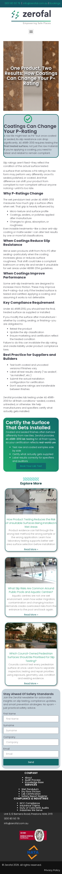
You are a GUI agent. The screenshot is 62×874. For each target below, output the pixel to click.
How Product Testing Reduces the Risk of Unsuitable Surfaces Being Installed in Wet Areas (31, 523)
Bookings (54, 3)
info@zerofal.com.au (35, 3)
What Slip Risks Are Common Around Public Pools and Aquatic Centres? (31, 590)
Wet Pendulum (30, 789)
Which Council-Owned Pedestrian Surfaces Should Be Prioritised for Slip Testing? (31, 657)
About (28, 777)
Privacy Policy (52, 870)
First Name (9, 713)
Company (9, 737)
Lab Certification (31, 793)
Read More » (31, 549)
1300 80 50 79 (12, 3)
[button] (31, 31)
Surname (8, 725)
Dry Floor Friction (31, 791)
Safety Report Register (34, 796)
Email (6, 748)
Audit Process (33, 780)
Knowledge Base (34, 782)
